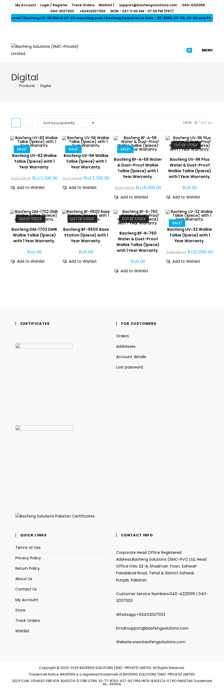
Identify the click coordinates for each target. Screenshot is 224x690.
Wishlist (105, 5)
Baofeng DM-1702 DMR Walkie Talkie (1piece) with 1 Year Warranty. (34, 235)
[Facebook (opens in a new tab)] (108, 30)
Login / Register (53, 5)
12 (195, 122)
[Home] (12, 85)
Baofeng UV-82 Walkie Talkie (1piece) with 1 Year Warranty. (34, 161)
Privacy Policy (28, 558)
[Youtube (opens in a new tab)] (122, 30)
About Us (23, 578)
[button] (27, 187)
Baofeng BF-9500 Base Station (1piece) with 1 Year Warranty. (86, 235)
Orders (122, 336)
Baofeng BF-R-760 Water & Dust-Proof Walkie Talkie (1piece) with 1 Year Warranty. (138, 241)
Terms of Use (28, 547)
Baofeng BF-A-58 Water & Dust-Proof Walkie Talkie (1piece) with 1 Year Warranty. (138, 168)
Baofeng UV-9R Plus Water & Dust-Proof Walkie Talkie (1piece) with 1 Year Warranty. (189, 168)
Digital (45, 85)
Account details (131, 356)
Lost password (129, 367)
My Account (25, 5)
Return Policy (27, 568)
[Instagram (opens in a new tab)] (115, 30)
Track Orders (83, 5)
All (210, 122)
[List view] (28, 122)
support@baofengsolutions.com (158, 628)
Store (20, 610)
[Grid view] (15, 122)
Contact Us (26, 589)
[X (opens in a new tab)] (102, 30)
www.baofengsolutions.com (158, 642)
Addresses (125, 346)
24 (203, 122)
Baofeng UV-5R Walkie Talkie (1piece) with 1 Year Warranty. (86, 161)
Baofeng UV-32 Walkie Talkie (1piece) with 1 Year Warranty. (189, 235)
